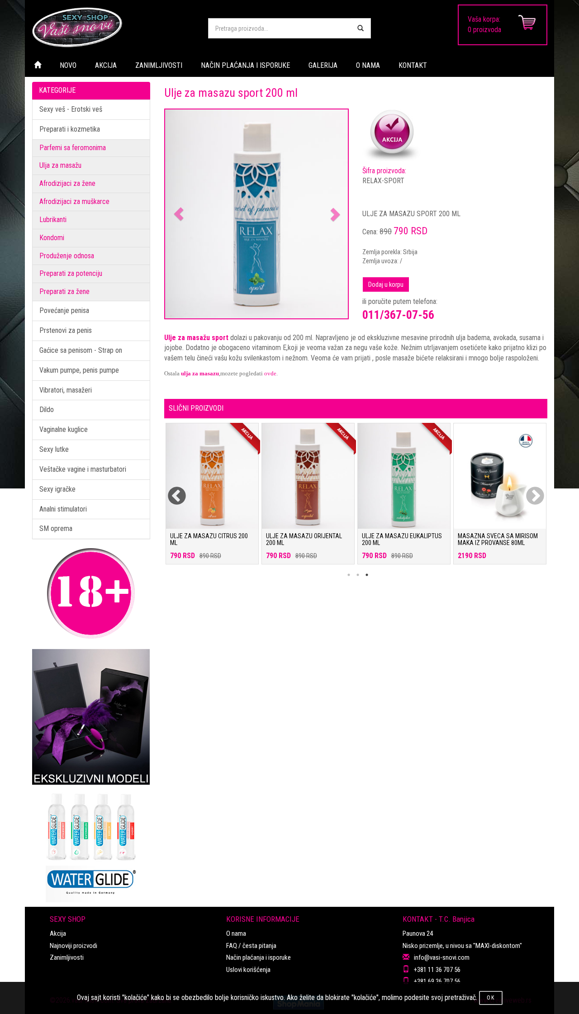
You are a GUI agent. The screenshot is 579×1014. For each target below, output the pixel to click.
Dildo (46, 409)
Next (529, 490)
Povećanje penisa (64, 310)
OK (491, 998)
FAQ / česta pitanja (251, 946)
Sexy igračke (57, 489)
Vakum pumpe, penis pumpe (79, 370)
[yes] (360, 28)
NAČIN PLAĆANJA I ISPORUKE (245, 65)
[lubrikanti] (91, 843)
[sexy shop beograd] (113, 27)
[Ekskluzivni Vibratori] (91, 717)
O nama (236, 933)
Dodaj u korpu (385, 284)
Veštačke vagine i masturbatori (82, 469)
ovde (270, 373)
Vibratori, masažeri (65, 390)
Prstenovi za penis (65, 330)
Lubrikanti (52, 219)
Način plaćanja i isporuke (258, 957)
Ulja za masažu (60, 165)
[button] (179, 214)
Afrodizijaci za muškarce (74, 201)
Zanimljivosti (67, 957)
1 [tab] (348, 574)
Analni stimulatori (63, 509)
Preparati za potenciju (70, 273)
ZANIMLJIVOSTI (158, 65)
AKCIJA (106, 65)
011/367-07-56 (398, 315)
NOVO (68, 65)
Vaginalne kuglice (63, 429)
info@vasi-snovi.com (442, 957)
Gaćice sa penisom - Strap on (80, 350)
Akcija (58, 933)
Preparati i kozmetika (69, 129)
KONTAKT (413, 65)
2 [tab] (357, 574)
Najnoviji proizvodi (73, 946)
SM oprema (55, 528)
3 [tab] (366, 574)
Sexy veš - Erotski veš (70, 109)
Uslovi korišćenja (248, 970)
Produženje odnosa (66, 255)
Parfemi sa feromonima (72, 147)
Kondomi (51, 237)
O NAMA (368, 65)
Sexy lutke (54, 449)
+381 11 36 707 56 (437, 970)
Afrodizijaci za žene (67, 183)
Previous (171, 490)
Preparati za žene (64, 291)
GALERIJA (322, 65)
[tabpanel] (212, 498)
